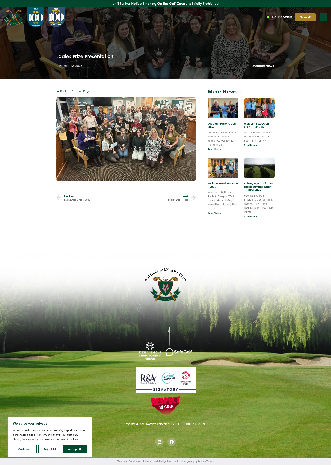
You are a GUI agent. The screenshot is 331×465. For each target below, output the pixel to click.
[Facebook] (171, 442)
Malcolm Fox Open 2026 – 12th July (256, 125)
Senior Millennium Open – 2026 (223, 185)
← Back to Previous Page (73, 91)
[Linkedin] (159, 442)
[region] (50, 437)
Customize (24, 449)
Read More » (214, 149)
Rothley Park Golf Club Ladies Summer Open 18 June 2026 (258, 187)
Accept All (74, 449)
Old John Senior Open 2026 (222, 125)
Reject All (50, 449)
